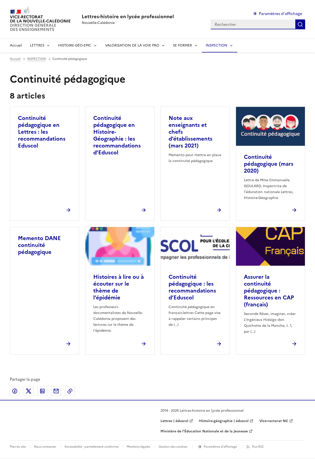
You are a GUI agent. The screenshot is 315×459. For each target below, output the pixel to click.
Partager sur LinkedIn (42, 391)
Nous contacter (45, 446)
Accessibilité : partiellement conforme (91, 446)
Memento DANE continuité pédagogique (39, 245)
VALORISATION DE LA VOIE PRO (132, 45)
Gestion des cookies (173, 446)
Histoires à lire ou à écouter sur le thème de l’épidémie (118, 287)
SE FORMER (182, 45)
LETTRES (37, 45)
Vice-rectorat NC (273, 421)
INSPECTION (216, 45)
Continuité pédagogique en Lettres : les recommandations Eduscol (41, 132)
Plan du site (18, 446)
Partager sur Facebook (15, 391)
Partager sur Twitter (28, 391)
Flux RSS (258, 446)
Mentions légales (138, 446)
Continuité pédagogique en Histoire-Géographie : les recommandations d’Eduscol (117, 135)
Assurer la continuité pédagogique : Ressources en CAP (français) (269, 291)
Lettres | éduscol (174, 421)
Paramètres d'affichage (280, 13)
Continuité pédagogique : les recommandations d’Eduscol (192, 287)
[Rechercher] (300, 24)
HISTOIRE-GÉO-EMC (74, 45)
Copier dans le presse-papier (70, 391)
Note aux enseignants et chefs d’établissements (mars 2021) (190, 132)
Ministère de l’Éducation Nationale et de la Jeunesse (204, 431)
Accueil (16, 45)
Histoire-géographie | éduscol (224, 421)
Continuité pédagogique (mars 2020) (268, 164)
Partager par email (56, 391)
